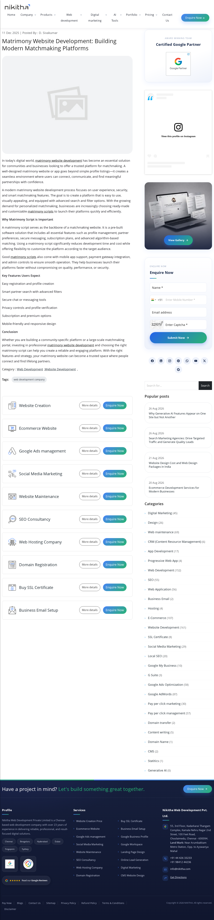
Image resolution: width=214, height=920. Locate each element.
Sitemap (51, 903)
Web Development (30, 369)
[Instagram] (169, 361)
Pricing (149, 15)
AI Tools (115, 17)
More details (90, 405)
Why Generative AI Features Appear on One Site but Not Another (177, 415)
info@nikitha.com (180, 869)
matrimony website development (58, 161)
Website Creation (35, 405)
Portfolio (131, 15)
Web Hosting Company (40, 542)
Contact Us (167, 17)
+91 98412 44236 (180, 862)
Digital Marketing (131, 867)
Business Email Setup (38, 610)
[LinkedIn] (161, 361)
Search (205, 385)
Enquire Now (193, 18)
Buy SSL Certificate (36, 587)
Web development (69, 17)
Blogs (20, 903)
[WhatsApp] (187, 361)
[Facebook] (152, 361)
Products (46, 15)
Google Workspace (131, 844)
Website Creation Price (89, 821)
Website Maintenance (39, 496)
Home (11, 15)
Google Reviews (39, 880)
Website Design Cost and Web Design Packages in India (173, 465)
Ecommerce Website (38, 428)
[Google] (178, 369)
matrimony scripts (41, 211)
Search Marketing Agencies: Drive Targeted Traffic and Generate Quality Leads (176, 440)
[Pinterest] (178, 361)
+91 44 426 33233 (181, 857)
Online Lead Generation (134, 859)
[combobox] (156, 299)
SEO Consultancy (34, 519)
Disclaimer (10, 909)
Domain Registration (38, 564)
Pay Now (7, 903)
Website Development (60, 369)
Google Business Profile (134, 836)
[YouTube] (195, 361)
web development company (29, 379)
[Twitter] (204, 361)
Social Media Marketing (40, 473)
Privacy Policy (68, 903)
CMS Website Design (132, 875)
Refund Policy (89, 903)
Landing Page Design (133, 852)
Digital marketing (94, 17)
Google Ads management (42, 451)
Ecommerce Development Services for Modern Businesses (174, 489)
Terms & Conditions (113, 903)
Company (27, 15)
